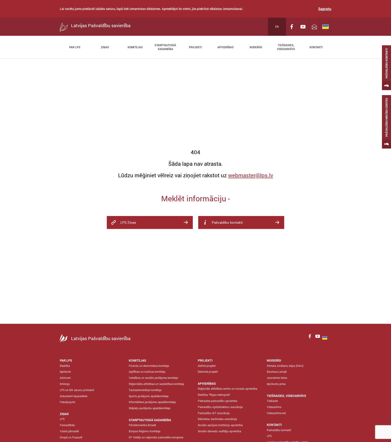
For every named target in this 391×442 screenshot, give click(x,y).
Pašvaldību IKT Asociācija (214, 413)
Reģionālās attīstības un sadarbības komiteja (156, 384)
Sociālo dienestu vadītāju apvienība (219, 431)
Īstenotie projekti (208, 371)
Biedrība (65, 366)
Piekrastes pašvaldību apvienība (217, 401)
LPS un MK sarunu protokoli (77, 390)
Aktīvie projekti (207, 366)
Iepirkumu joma (276, 384)
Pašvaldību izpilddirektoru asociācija (220, 407)
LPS (62, 419)
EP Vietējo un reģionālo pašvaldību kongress (156, 437)
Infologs (65, 384)
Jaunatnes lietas (277, 378)
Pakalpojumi (67, 402)
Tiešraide (272, 401)
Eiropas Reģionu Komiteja (144, 431)
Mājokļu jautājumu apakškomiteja (149, 408)
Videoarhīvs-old (276, 413)
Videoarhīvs (274, 407)
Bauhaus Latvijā (277, 371)
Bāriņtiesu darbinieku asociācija (217, 419)
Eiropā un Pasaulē (71, 437)
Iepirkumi (65, 371)
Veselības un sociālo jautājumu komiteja (153, 378)
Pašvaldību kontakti (279, 430)
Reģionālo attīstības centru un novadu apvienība (227, 388)
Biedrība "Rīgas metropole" (214, 394)
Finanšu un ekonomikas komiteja (149, 366)
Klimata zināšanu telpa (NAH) (285, 366)
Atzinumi (65, 378)
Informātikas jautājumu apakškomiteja (152, 402)
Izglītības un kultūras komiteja (147, 371)
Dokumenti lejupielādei (73, 396)
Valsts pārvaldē (69, 431)
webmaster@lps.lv (250, 175)
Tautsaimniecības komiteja (145, 390)
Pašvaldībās (67, 425)
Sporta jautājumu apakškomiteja (149, 396)
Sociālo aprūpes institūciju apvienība (220, 425)
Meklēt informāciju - (195, 198)
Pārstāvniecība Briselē (142, 425)
